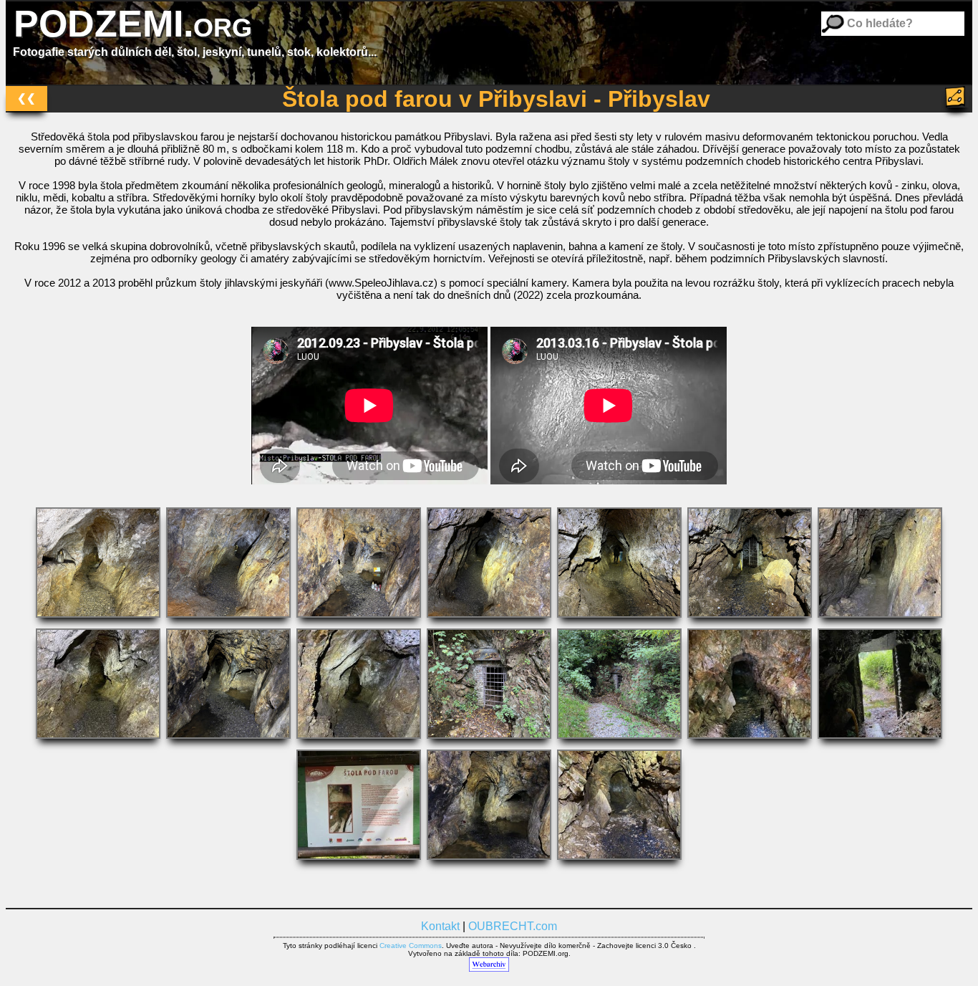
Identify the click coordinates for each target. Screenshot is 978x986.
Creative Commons (410, 945)
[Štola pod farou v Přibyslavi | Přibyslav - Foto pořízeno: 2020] (751, 742)
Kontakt (440, 926)
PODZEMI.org (133, 23)
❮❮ (26, 98)
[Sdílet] (957, 96)
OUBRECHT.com (512, 926)
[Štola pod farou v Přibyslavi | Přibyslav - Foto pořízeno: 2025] (99, 621)
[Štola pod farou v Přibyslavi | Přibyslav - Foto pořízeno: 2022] (490, 742)
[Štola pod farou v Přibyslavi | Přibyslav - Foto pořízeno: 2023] (490, 621)
